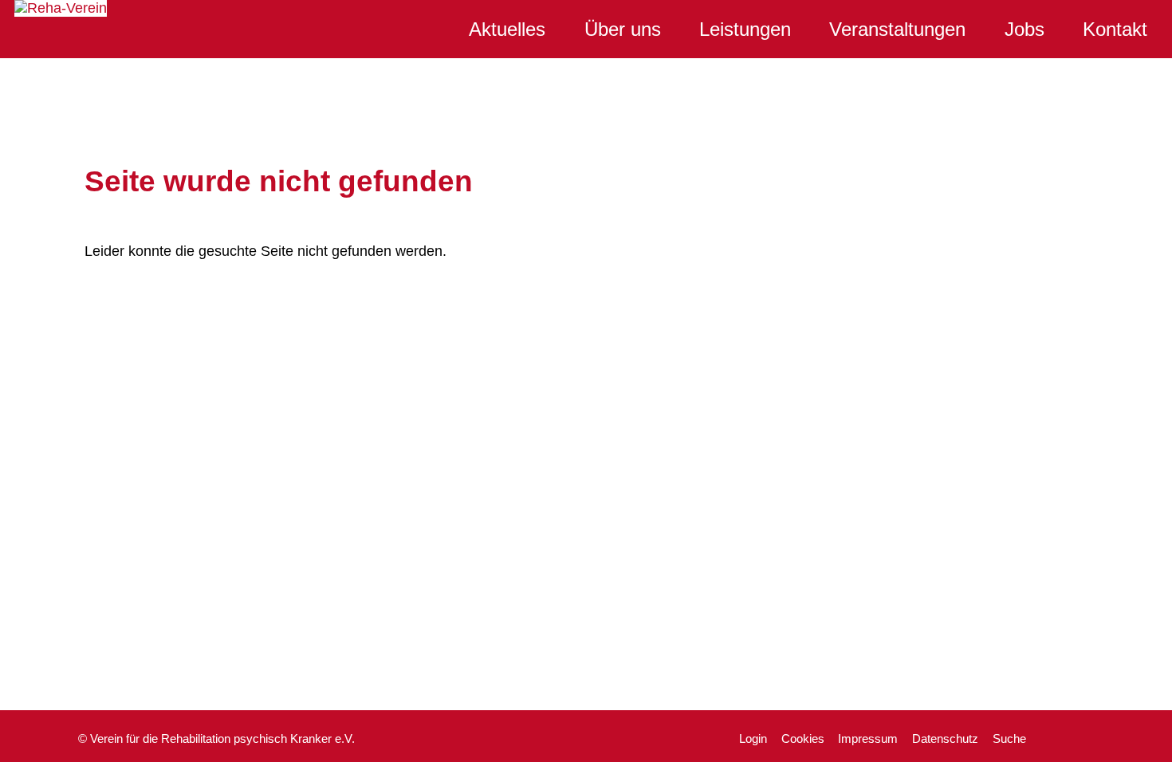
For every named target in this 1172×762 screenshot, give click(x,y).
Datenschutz (945, 738)
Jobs (1024, 29)
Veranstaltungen (897, 29)
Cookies (802, 738)
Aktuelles (507, 29)
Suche (1009, 738)
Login (753, 738)
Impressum (868, 738)
